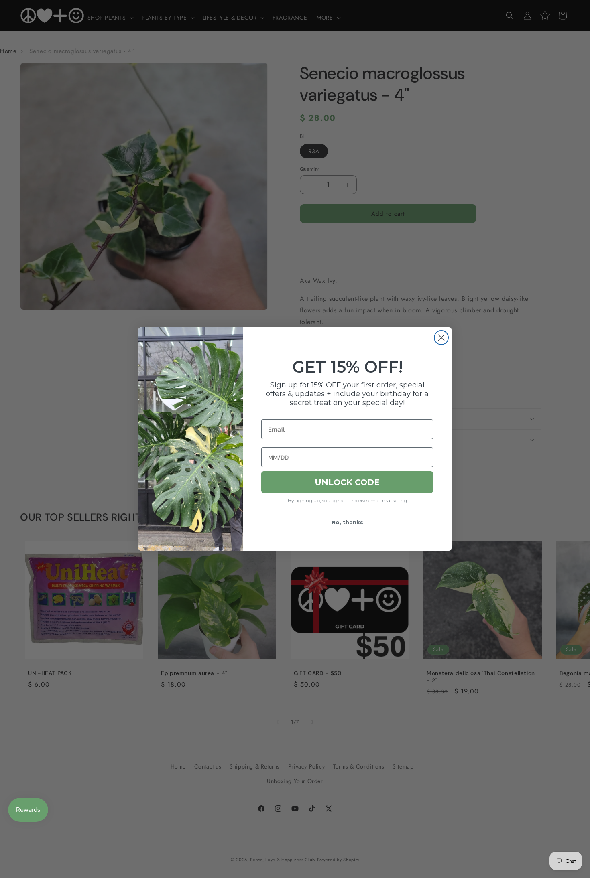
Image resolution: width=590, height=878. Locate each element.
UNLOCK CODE (347, 482)
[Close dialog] (441, 338)
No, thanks (347, 522)
